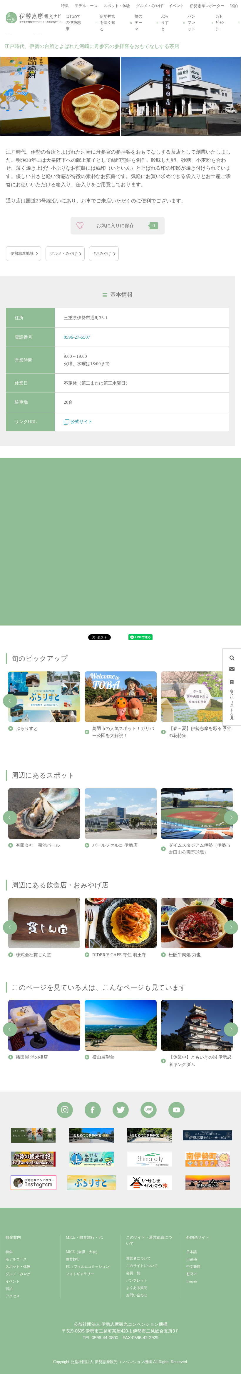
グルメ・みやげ (63, 253)
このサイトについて (142, 1266)
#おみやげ (102, 253)
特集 (9, 1252)
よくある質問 (136, 1288)
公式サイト (82, 421)
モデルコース (16, 1259)
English (191, 1259)
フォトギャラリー (80, 1274)
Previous (10, 701)
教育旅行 (73, 1259)
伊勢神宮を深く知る (107, 22)
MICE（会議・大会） (82, 1252)
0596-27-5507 (77, 337)
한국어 (191, 1274)
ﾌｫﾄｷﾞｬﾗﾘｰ (220, 22)
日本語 (191, 1252)
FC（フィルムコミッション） (89, 1267)
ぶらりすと (165, 22)
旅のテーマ (138, 22)
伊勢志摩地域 (22, 253)
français (191, 1281)
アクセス (13, 1296)
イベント (13, 1281)
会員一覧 (133, 1273)
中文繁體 (193, 1267)
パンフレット (191, 22)
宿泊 (9, 1289)
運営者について (138, 1258)
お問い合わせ (136, 1295)
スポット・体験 (18, 1267)
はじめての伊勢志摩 (73, 22)
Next (231, 818)
